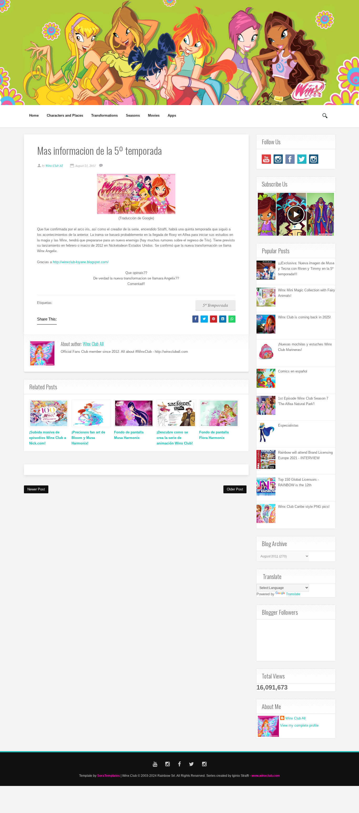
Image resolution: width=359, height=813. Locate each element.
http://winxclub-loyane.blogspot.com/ (81, 262)
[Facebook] (290, 159)
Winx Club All (93, 343)
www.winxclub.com (266, 775)
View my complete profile (299, 725)
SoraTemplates (108, 775)
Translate (293, 594)
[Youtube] (266, 159)
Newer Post (36, 489)
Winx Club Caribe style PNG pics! (304, 507)
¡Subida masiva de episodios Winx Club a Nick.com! (47, 437)
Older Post (235, 489)
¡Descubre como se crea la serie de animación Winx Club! (175, 437)
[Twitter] (301, 159)
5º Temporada (215, 305)
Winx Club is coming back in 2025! (304, 317)
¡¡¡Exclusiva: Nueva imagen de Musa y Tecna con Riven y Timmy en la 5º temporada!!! (306, 268)
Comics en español (292, 371)
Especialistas (288, 425)
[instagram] (278, 159)
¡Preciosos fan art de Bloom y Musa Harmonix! (88, 437)
